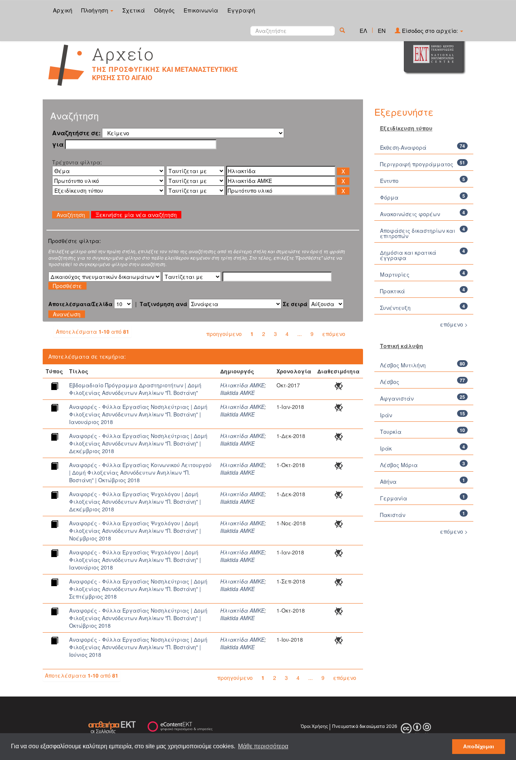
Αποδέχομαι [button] (478, 746)
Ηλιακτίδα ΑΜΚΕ (242, 385)
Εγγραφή (241, 10)
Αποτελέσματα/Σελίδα (80, 304)
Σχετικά (133, 10)
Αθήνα (388, 481)
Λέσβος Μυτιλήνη (403, 365)
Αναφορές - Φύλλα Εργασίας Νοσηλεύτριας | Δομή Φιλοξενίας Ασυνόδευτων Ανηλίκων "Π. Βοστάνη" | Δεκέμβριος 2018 (138, 443)
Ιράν (386, 415)
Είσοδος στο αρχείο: (429, 30)
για (57, 144)
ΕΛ (363, 30)
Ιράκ (386, 448)
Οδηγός (164, 10)
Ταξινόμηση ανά (163, 304)
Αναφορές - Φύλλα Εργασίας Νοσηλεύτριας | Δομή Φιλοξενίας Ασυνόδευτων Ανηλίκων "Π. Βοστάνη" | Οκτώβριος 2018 (138, 618)
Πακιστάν (392, 515)
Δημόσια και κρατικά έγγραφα (408, 255)
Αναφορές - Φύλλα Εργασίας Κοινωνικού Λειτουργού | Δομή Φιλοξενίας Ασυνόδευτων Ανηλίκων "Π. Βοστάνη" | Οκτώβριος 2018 (140, 472)
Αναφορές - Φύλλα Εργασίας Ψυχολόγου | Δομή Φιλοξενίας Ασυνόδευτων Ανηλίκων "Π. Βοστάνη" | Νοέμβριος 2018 (135, 530)
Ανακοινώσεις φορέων (410, 214)
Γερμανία (393, 498)
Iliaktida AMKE (237, 392)
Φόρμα (389, 197)
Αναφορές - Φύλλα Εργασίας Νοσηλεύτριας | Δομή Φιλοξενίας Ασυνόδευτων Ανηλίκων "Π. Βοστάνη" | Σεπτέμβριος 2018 (138, 588)
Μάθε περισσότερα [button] (263, 746)
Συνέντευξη (395, 307)
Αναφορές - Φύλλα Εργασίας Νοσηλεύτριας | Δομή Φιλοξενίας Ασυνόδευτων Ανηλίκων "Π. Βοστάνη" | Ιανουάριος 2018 (138, 414)
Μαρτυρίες (394, 274)
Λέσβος (389, 381)
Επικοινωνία (201, 10)
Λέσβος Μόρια (399, 465)
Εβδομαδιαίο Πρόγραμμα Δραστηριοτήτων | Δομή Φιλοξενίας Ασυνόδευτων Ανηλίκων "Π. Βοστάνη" (135, 388)
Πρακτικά (392, 291)
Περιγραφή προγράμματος (416, 164)
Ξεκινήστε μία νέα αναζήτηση (136, 214)
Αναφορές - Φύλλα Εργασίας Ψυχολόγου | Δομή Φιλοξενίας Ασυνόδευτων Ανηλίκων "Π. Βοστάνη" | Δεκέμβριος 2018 (135, 501)
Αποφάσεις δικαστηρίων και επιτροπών (417, 233)
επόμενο (333, 333)
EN (382, 30)
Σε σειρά (295, 304)
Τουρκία (391, 431)
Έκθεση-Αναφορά (403, 147)
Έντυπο (389, 180)
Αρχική (62, 10)
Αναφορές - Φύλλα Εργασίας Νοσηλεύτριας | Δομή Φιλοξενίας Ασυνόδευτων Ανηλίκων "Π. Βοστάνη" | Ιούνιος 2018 (138, 647)
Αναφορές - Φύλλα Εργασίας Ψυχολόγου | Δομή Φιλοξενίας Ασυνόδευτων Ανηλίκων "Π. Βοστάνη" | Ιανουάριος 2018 (135, 559)
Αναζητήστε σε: (76, 133)
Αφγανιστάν (397, 398)
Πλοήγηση (95, 10)
